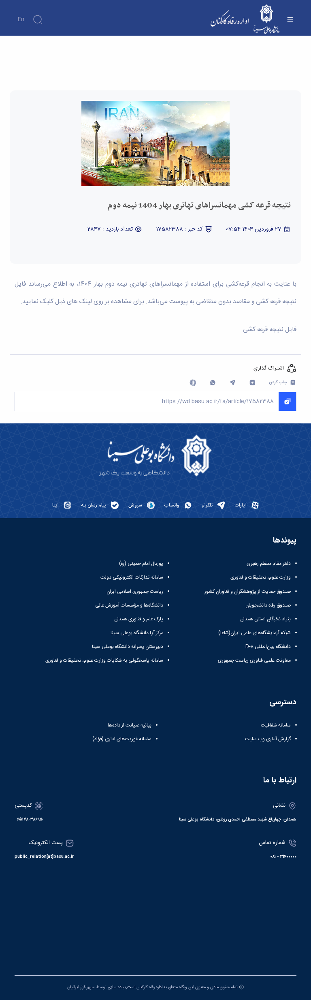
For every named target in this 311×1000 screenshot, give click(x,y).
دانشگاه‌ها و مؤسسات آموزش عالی (129, 605)
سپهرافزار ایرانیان (81, 987)
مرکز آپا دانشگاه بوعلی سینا (137, 633)
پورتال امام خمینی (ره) (141, 564)
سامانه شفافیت (276, 725)
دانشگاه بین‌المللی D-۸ (268, 647)
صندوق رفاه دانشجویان (268, 605)
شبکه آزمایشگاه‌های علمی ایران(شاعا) (254, 633)
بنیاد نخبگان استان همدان (265, 619)
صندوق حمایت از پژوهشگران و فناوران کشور (247, 592)
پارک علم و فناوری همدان (138, 619)
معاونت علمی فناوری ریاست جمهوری (254, 660)
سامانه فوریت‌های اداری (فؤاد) (121, 739)
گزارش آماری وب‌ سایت (268, 739)
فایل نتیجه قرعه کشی (269, 330)
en (20, 19)
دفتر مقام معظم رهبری (269, 564)
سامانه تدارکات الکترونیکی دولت (131, 577)
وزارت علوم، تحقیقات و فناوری (260, 577)
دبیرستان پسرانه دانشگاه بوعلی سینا (127, 647)
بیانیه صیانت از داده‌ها (129, 725)
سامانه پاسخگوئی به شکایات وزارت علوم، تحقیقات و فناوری (104, 660)
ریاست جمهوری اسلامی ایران (135, 592)
